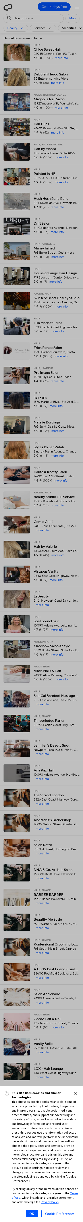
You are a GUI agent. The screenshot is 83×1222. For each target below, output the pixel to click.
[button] (75, 1093)
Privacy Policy (50, 1202)
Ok (31, 1213)
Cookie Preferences (60, 1213)
